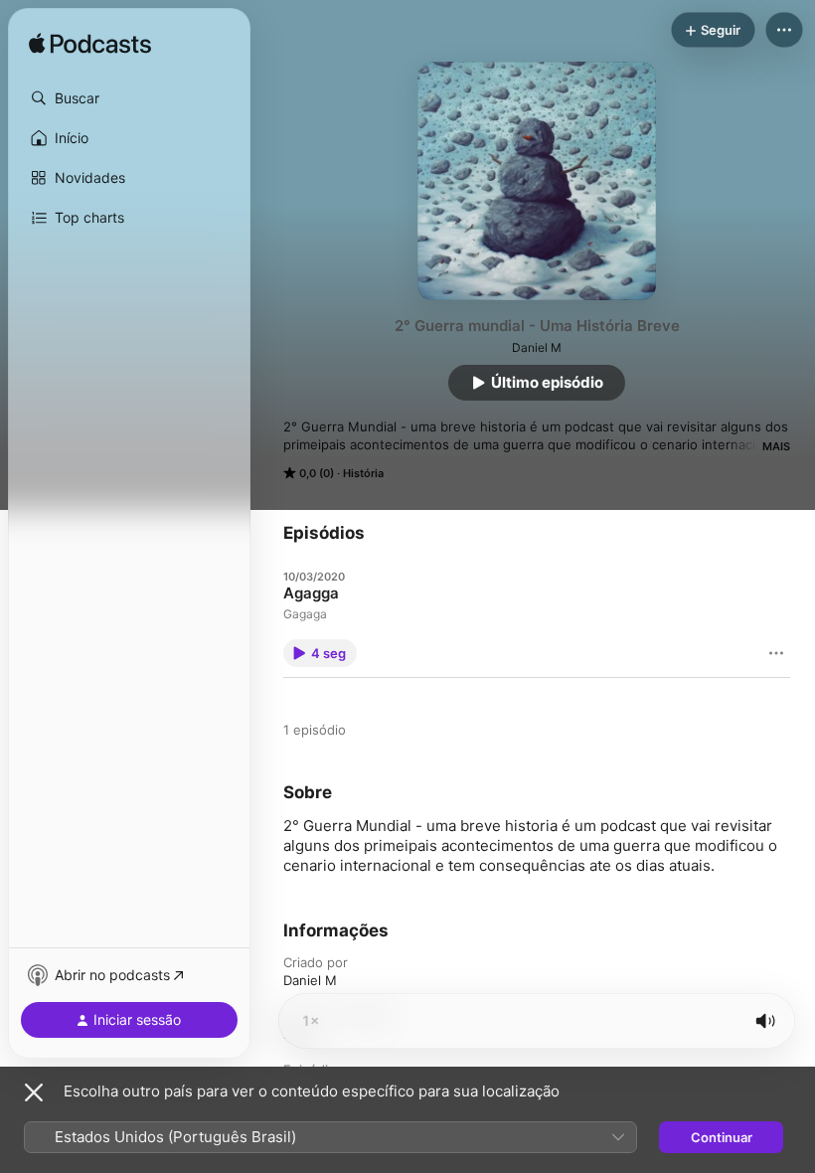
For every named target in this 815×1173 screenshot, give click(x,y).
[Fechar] (34, 1092)
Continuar (721, 1137)
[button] (129, 98)
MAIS (776, 446)
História (363, 473)
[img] (90, 45)
